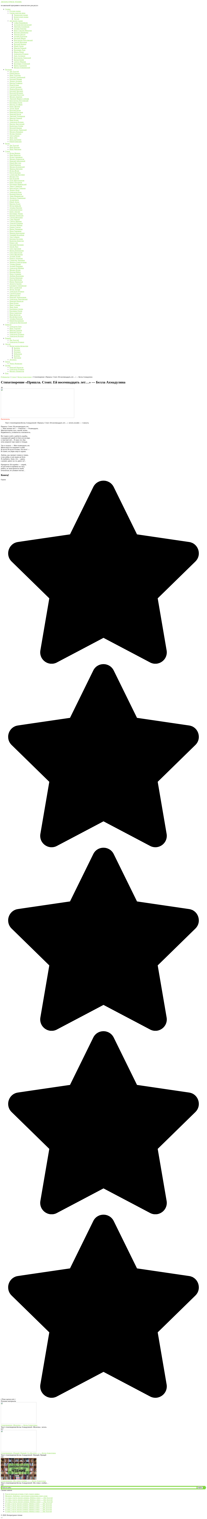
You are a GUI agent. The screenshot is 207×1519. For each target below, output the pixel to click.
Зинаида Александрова (18, 262)
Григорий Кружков (16, 245)
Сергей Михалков (20, 42)
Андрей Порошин (16, 266)
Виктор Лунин (14, 204)
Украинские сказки (21, 15)
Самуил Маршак (20, 62)
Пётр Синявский (15, 288)
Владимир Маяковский (18, 184)
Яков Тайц (13, 138)
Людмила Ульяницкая (17, 198)
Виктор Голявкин (15, 83)
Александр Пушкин (21, 54)
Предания (17, 358)
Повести (8, 325)
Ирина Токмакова (20, 66)
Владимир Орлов (15, 103)
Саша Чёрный (14, 219)
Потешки (17, 352)
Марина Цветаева (16, 169)
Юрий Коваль (14, 73)
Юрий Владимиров (16, 321)
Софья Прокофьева (21, 23)
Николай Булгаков (16, 112)
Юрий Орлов (19, 46)
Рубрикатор (5, 377)
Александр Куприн (16, 122)
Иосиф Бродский (15, 317)
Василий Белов (15, 110)
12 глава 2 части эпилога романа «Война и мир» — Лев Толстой (29, 1498)
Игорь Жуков (14, 171)
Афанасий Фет (14, 295)
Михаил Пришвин (16, 132)
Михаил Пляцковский (22, 67)
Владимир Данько (16, 214)
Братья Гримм (19, 60)
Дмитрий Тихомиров (21, 27)
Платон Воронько (16, 278)
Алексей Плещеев (16, 223)
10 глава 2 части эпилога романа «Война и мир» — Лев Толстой (29, 1502)
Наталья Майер (15, 272)
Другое (7, 344)
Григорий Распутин (16, 95)
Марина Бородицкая (16, 233)
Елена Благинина (15, 210)
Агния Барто (14, 200)
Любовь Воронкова (16, 276)
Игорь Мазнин (14, 153)
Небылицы (18, 354)
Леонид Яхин (14, 190)
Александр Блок (15, 192)
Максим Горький (20, 48)
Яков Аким (13, 307)
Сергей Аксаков (15, 87)
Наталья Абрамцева (21, 32)
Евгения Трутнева (16, 239)
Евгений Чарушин (16, 91)
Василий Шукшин (16, 93)
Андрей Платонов (20, 36)
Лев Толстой (14, 71)
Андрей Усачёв (14, 256)
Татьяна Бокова (15, 264)
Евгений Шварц (20, 38)
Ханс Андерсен (19, 56)
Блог (7, 373)
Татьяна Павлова (20, 29)
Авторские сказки (16, 21)
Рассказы (8, 69)
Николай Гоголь (15, 332)
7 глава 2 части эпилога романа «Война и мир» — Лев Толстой (28, 1508)
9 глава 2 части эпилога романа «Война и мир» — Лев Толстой (28, 1504)
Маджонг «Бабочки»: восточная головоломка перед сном (26, 1496)
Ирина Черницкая (16, 282)
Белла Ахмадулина (24, 377)
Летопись (12, 360)
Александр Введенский (18, 323)
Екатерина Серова (16, 309)
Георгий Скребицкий (17, 77)
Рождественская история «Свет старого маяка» (22, 1494)
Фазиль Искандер (15, 89)
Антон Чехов (14, 108)
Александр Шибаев (16, 268)
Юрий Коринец (15, 165)
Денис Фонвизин (15, 363)
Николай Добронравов (17, 297)
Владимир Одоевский (22, 64)
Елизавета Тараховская (17, 286)
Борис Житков (14, 106)
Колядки (17, 356)
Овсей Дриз (13, 247)
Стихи (7, 151)
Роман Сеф (13, 243)
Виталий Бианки (20, 44)
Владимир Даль (19, 50)
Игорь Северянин (16, 157)
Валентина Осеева (16, 126)
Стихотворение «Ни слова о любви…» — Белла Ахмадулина (23, 1481)
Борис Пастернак (15, 182)
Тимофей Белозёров (16, 235)
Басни (7, 143)
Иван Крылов (14, 147)
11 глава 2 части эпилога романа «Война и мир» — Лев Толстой (29, 1500)
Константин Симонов (17, 188)
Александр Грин (15, 326)
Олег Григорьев (15, 249)
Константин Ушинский (22, 58)
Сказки (7, 9)
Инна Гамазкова (15, 231)
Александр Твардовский (18, 299)
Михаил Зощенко (15, 97)
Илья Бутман (14, 85)
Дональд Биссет (19, 34)
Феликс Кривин (15, 134)
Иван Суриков (14, 305)
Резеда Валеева (15, 173)
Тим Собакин (14, 136)
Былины (17, 348)
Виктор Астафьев (15, 104)
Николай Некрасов (16, 301)
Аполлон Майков (15, 225)
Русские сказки (15, 11)
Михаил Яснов (14, 270)
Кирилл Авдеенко (16, 258)
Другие (16, 19)
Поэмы (7, 365)
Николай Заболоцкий (17, 161)
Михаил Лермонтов (16, 371)
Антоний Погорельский (23, 25)
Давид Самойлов (15, 186)
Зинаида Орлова (15, 284)
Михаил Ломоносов (16, 159)
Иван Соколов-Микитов (23, 30)
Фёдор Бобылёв (15, 206)
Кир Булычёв (14, 178)
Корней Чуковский (16, 215)
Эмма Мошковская (16, 196)
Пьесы (7, 362)
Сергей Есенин (15, 293)
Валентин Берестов (16, 241)
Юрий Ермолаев (15, 141)
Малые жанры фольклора (18, 346)
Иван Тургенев (15, 75)
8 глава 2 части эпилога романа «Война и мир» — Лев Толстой (28, 1506)
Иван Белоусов (14, 315)
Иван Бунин (14, 120)
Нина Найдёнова (15, 280)
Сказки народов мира (17, 13)
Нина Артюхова (15, 140)
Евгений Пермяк (15, 79)
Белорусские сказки (21, 17)
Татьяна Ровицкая (16, 319)
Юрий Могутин (15, 163)
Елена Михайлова (16, 254)
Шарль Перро (19, 52)
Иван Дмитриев (15, 149)
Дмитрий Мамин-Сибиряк (19, 99)
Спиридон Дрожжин (17, 260)
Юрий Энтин (14, 202)
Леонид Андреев (15, 81)
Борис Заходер (14, 212)
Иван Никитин (15, 155)
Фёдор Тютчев (14, 289)
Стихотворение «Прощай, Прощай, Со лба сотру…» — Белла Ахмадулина (28, 1453)
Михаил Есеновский (17, 167)
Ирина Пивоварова (16, 251)
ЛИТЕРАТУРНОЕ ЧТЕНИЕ (11, 2)
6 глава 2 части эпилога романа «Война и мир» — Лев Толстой (28, 1509)
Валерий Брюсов (15, 194)
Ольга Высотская (15, 252)
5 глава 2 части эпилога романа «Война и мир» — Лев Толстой (28, 1511)
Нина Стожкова (15, 274)
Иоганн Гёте (14, 177)
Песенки (17, 350)
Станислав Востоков (17, 175)
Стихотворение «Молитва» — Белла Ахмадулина (19, 1425)
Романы (8, 338)
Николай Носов (15, 114)
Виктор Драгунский (16, 124)
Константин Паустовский (23, 40)
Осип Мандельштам (16, 180)
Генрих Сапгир (15, 227)
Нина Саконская (15, 313)
